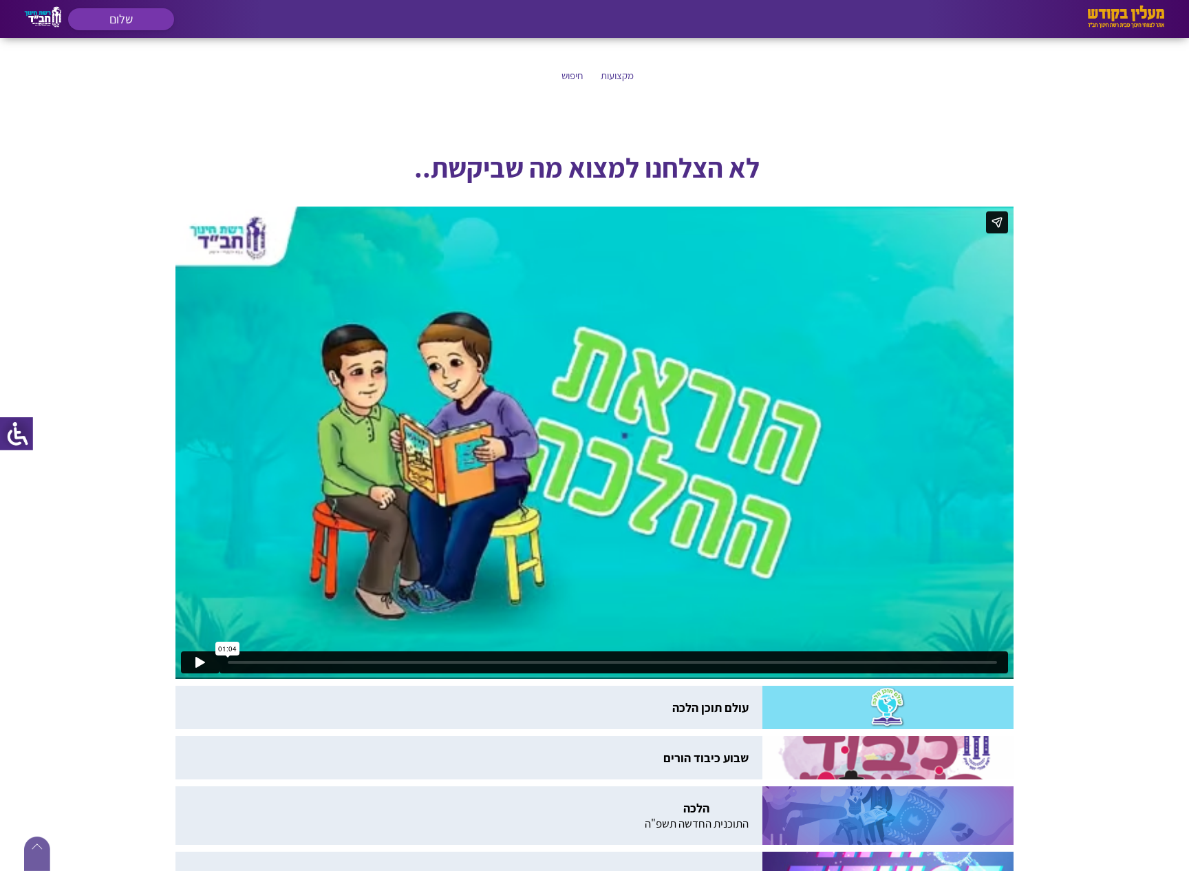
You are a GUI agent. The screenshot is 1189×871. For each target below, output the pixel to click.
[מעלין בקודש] (1126, 24)
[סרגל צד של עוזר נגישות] (16, 433)
